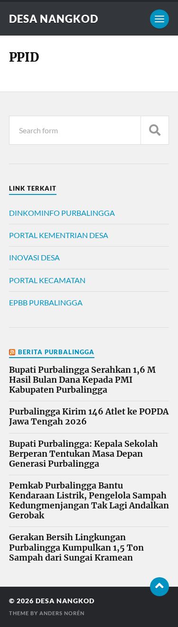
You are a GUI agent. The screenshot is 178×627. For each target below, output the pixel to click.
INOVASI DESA (34, 257)
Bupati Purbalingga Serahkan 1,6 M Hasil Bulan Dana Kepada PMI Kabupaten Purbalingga (82, 380)
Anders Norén (61, 613)
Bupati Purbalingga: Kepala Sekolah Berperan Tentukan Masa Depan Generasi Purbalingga (83, 454)
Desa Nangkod (53, 18)
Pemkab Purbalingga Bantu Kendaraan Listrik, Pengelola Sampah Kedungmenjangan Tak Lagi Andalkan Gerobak (89, 501)
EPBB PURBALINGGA (46, 302)
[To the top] (159, 586)
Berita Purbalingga (56, 352)
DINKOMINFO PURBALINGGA (62, 212)
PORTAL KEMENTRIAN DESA (58, 235)
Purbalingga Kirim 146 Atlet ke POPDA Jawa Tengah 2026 (89, 417)
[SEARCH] (155, 130)
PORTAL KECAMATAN (47, 280)
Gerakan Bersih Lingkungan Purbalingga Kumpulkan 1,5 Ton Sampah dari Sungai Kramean (76, 547)
